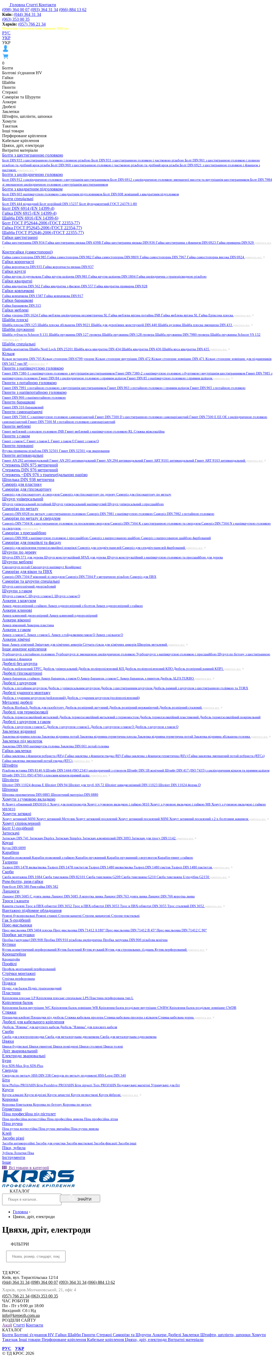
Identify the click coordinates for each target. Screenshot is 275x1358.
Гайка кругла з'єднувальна (22, 276)
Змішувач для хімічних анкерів (59, 644)
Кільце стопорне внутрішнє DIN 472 (123, 359)
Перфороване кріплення (64, 1339)
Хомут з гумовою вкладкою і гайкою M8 (180, 804)
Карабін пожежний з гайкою (53, 857)
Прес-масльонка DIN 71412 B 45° (131, 930)
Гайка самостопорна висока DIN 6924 (216, 257)
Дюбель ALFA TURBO (177, 678)
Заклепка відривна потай (61, 736)
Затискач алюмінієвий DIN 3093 (107, 838)
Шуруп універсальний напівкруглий (79, 504)
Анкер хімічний (22, 644)
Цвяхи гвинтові (41, 1046)
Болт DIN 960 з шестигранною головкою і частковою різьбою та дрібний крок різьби (115, 165)
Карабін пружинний (91, 857)
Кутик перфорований (171, 949)
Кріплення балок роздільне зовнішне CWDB (202, 1008)
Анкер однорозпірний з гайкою (119, 606)
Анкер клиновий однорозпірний (73, 615)
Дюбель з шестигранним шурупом (126, 688)
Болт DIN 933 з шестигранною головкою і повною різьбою (46, 160)
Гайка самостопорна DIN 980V (116, 257)
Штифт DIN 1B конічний (146, 770)
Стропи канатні (70, 916)
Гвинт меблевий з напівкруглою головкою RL (99, 431)
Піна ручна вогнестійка (20, 1129)
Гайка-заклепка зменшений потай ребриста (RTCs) (227, 756)
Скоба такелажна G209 (103, 877)
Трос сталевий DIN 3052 (186, 906)
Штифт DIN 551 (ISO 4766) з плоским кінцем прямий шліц (46, 775)
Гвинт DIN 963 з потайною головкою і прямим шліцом (148, 388)
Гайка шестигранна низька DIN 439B (73, 243)
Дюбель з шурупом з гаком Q (156, 727)
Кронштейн (11, 959)
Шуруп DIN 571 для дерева (23, 557)
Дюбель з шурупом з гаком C (24, 727)
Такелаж (10, 1339)
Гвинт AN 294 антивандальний (120, 460)
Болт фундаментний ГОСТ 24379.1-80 (108, 204)
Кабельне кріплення (106, 1339)
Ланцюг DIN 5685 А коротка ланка (77, 896)
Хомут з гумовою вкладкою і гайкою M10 (118, 804)
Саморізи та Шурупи (132, 1334)
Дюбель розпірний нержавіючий (134, 707)
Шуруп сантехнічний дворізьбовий (29, 586)
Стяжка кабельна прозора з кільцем (131, 1017)
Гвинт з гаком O (63, 441)
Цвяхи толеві (113, 1046)
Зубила (8, 1153)
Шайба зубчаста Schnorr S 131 (25, 335)
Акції (7, 1325)
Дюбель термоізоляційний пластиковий (169, 717)
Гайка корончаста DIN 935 (22, 267)
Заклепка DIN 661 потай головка (84, 746)
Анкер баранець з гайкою (21, 678)
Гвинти (89, 1334)
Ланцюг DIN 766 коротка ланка (171, 896)
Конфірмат (73, 567)
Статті (32, 4)
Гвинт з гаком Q (87, 441)
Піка (30, 1153)
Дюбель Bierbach (15, 707)
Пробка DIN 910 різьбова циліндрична (73, 940)
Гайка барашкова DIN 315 (21, 305)
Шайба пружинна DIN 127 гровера (75, 335)
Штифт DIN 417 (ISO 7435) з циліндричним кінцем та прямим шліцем (217, 770)
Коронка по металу (77, 1104)
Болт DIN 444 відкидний (20, 204)
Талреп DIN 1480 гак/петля (192, 867)
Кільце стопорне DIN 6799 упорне (68, 359)
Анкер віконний (14, 625)
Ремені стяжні (47, 916)
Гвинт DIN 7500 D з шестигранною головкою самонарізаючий (142, 417)
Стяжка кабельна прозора (84, 1017)
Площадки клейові (16, 1017)
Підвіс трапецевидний (44, 988)
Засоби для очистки (51, 1143)
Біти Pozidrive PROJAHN (56, 1085)
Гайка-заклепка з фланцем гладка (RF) (93, 756)
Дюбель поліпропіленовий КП (101, 669)
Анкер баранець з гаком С (100, 678)
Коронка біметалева (17, 1104)
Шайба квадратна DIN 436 (142, 349)
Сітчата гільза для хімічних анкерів (110, 644)
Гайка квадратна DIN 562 (21, 286)
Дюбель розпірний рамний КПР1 (198, 669)
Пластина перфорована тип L (111, 998)
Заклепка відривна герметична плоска (109, 736)
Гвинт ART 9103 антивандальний (220, 460)
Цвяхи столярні (91, 1046)
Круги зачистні (59, 1095)
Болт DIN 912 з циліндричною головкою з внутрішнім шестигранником (56, 180)
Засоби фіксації (106, 1143)
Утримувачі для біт (165, 1085)
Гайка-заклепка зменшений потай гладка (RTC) (37, 761)
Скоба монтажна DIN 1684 (22, 877)
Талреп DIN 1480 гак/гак (152, 867)
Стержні (104, 1334)
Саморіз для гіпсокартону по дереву (88, 494)
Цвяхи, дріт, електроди (146, 1339)
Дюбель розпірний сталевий (180, 707)
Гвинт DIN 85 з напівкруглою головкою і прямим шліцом (170, 378)
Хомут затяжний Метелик (56, 819)
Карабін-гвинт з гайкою (175, 857)
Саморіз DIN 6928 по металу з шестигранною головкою (44, 514)
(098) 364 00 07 (16, 9)
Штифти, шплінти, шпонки (226, 1334)
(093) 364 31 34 (44, 9)
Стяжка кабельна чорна (176, 1017)
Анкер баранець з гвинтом (140, 678)
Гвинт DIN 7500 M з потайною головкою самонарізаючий (71, 422)
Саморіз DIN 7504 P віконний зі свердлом (34, 577)
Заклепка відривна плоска (22, 736)
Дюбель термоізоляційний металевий (30, 717)
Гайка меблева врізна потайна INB (134, 315)
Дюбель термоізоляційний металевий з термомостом (99, 717)
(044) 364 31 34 (27, 14)
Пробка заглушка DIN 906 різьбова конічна (135, 940)
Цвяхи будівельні (15, 1046)
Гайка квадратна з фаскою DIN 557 (67, 286)
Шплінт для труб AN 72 (86, 785)
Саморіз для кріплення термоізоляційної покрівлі (40, 548)
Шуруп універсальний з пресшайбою (135, 504)
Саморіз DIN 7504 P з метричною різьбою (98, 577)
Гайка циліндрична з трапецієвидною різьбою (171, 276)
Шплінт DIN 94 (56, 785)
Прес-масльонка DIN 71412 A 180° (79, 930)
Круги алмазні (13, 1095)
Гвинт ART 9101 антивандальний (169, 460)
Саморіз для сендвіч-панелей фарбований (154, 548)
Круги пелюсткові (85, 1095)
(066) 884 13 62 (72, 9)
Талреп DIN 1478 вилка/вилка (24, 867)
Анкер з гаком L (39, 635)
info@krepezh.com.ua (21, 1315)
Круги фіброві (110, 1095)
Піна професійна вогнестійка (24, 1119)
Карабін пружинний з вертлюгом (132, 857)
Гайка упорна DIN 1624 (20, 315)
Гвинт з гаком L (39, 441)
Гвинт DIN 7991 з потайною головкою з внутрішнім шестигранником (54, 388)
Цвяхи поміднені (66, 1046)
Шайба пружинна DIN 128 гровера (128, 335)
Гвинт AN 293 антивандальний (73, 460)
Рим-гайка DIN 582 (44, 887)
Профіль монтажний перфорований (29, 969)
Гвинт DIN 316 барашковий (23, 407)
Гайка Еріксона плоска (216, 315)
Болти (8, 1334)
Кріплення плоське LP (19, 998)
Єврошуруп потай (16, 567)
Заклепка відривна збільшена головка (222, 736)
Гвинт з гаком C (14, 441)
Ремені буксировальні (19, 916)
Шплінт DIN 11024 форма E (23, 785)
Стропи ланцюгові (96, 916)
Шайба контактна (15, 349)
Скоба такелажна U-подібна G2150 (183, 877)
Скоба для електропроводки (23, 1037)
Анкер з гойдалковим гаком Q (73, 635)
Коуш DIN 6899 (14, 848)
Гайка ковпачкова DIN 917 (63, 296)
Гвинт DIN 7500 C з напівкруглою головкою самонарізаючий (48, 417)
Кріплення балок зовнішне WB (75, 1008)
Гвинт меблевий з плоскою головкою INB (33, 431)
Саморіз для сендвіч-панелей (100, 548)
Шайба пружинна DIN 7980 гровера (182, 335)
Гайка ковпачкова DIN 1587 (23, 296)
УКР (6, 38)
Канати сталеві (14, 906)
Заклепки (191, 1334)
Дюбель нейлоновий (18, 669)
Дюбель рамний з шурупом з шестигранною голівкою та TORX (200, 688)
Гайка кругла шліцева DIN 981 (65, 276)
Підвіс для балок (15, 988)
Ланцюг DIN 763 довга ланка (126, 896)
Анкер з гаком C (14, 635)
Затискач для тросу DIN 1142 (154, 838)
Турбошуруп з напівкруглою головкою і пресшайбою (177, 654)
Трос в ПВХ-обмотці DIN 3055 (143, 906)
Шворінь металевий (152, 644)
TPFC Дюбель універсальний (56, 669)
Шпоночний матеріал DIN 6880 (74, 795)
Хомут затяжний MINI (19, 819)
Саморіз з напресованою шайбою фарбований (176, 538)
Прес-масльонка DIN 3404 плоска (27, 930)
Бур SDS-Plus (33, 1066)
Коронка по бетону (48, 1104)
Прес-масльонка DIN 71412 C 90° (182, 930)
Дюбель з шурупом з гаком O (113, 727)
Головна (17, 4)
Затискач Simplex (68, 838)
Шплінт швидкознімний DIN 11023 (131, 785)
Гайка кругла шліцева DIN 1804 (112, 276)
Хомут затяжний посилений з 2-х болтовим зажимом (209, 819)
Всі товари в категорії (28, 1167)
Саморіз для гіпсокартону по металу (143, 494)
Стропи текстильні (125, 916)
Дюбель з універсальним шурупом (74, 688)
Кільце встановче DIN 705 (22, 359)
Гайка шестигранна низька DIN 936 (129, 243)
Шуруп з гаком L (41, 596)
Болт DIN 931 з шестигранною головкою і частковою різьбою (138, 160)
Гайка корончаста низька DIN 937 (68, 267)
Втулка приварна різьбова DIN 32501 (30, 451)
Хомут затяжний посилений (97, 819)
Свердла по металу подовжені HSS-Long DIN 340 (89, 1075)
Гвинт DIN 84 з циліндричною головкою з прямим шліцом (83, 378)
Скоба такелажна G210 (139, 877)
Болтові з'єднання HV (34, 1334)
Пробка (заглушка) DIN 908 (23, 940)
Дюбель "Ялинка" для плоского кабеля (88, 1027)
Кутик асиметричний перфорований (29, 949)
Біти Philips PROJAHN (19, 1085)
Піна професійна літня (101, 1119)
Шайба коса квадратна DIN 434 (98, 349)
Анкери (160, 1334)
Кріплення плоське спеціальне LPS (62, 998)
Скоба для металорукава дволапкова (72, 1037)
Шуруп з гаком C (15, 596)
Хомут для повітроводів (68, 804)
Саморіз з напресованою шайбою (115, 538)
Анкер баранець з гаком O (60, 678)
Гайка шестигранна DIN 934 (23, 243)
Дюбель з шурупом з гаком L (68, 727)
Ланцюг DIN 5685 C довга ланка (26, 896)
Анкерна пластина (40, 625)
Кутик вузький (94, 949)
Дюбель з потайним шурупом (25, 688)
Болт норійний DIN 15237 (59, 204)
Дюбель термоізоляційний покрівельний (230, 717)
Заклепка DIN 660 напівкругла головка (31, 746)
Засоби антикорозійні (19, 1143)
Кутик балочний (70, 949)
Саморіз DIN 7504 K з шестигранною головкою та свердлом (155, 523)
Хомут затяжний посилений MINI (143, 819)
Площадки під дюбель (48, 1017)
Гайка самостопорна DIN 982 (69, 257)
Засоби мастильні (80, 1143)
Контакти (47, 4)
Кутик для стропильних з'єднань (130, 949)
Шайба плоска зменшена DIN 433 (207, 325)
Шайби (75, 1334)
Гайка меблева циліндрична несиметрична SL (73, 315)
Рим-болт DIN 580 (16, 887)
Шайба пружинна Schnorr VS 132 (235, 335)
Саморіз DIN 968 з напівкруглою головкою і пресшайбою (45, 538)
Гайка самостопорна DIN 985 (24, 257)
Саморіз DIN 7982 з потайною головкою (184, 514)
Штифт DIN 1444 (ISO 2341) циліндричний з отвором (86, 770)
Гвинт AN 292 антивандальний (25, 460)
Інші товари (30, 1339)
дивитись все (25, 170)
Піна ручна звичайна (54, 1129)
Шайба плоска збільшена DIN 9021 (64, 325)
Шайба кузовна (170, 325)
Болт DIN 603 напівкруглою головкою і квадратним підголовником (52, 194)
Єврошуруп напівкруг (48, 567)
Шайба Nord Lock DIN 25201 (51, 349)
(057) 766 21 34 (32, 24)
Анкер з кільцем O (109, 635)
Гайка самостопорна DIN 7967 (163, 257)
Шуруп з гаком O (67, 596)
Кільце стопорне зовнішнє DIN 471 (178, 359)
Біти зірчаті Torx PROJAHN (96, 1085)
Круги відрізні (35, 1095)
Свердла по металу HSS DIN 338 (27, 1075)
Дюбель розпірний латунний (87, 707)
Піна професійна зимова (65, 1119)
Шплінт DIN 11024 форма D (179, 785)
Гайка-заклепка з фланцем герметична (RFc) (155, 756)
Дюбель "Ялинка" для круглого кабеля (31, 1027)
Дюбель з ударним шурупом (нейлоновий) (34, 698)
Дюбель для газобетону (47, 707)
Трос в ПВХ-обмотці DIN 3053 (96, 906)
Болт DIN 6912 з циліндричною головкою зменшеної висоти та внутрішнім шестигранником (180, 180)
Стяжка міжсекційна (149, 431)
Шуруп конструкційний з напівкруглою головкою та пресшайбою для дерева (165, 557)
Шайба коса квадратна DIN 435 (186, 349)
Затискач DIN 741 (16, 838)
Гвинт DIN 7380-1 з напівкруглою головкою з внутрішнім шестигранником (58, 373)
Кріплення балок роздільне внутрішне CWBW (134, 1008)
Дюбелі (175, 1334)
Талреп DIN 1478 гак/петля (68, 867)
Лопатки (20, 1153)
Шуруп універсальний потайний (27, 504)
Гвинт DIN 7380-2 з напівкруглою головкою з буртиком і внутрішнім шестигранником (180, 373)
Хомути (259, 1334)
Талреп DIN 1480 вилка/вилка (111, 867)
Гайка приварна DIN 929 (236, 243)
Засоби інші (127, 1143)
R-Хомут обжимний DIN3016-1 (26, 804)
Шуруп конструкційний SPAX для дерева (75, 557)
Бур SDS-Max (12, 1066)
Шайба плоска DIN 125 (20, 325)
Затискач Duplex (42, 838)
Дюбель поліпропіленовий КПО (149, 669)
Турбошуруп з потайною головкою (29, 654)
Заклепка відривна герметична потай (166, 736)
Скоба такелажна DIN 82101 (64, 877)
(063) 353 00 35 (16, 19)
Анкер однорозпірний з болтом (72, 606)
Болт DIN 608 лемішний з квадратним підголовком (141, 194)
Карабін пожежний (17, 857)
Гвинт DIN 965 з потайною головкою (217, 388)
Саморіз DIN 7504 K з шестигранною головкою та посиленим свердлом (56, 523)
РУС (6, 33)
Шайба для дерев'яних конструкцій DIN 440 (124, 325)
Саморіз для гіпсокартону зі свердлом (31, 494)
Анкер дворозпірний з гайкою (25, 606)
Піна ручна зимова (85, 1129)
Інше (6, 644)
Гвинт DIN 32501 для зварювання (84, 451)
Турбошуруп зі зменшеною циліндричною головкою (96, 654)
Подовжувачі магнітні (134, 1085)
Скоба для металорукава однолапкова (128, 1037)
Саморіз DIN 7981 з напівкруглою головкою (120, 514)
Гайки (61, 1334)
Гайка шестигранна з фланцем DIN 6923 (186, 243)
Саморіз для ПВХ (143, 577)
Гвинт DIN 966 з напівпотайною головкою (34, 397)
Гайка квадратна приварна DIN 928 (120, 286)
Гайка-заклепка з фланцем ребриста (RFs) (33, 756)
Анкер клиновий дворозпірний (25, 615)
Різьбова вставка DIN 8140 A (24, 770)
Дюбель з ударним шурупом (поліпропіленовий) (103, 698)
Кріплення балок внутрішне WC (27, 1008)
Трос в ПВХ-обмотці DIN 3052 (49, 906)
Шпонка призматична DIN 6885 (26, 795)
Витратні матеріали (186, 1339)
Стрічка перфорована (18, 979)
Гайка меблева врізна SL (180, 315)
